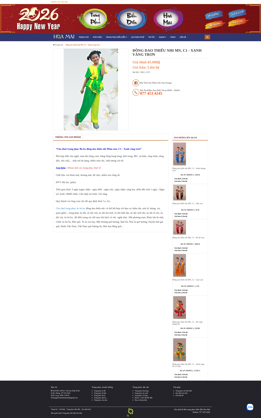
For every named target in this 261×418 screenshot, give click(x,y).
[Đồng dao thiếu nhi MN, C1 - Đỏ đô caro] (190, 227)
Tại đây (106, 201)
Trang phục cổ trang (141, 395)
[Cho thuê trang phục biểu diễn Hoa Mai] (63, 37)
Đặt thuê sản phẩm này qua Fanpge (156, 83)
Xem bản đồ (179, 395)
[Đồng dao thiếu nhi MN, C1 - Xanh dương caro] (190, 154)
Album (162, 37)
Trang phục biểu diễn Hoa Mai (72, 413)
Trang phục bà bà (99, 395)
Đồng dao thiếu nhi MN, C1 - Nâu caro (188, 203)
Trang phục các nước (141, 393)
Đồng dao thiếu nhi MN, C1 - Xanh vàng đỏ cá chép (188, 365)
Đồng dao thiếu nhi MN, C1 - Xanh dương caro (189, 169)
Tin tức (151, 37)
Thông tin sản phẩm (68, 137)
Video (173, 37)
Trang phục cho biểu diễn (183, 391)
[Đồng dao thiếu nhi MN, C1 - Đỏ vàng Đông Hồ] (190, 307)
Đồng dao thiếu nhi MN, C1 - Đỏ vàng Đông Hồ (187, 323)
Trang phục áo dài (99, 391)
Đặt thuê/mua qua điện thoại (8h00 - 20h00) (160, 92)
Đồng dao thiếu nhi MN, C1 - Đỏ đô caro (188, 238)
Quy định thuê (137, 37)
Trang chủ (84, 37)
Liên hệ (183, 37)
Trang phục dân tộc (100, 398)
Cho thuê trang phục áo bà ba (70, 208)
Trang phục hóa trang (141, 391)
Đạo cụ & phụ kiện (141, 400)
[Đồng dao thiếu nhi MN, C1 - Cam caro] (190, 265)
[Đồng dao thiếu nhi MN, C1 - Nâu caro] (190, 192)
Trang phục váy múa (100, 400)
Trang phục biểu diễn (115, 37)
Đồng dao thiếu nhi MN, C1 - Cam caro (188, 280)
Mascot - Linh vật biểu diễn (143, 398)
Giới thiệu (97, 37)
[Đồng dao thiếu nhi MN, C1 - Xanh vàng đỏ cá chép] (190, 350)
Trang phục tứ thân (100, 393)
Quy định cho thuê (181, 393)
